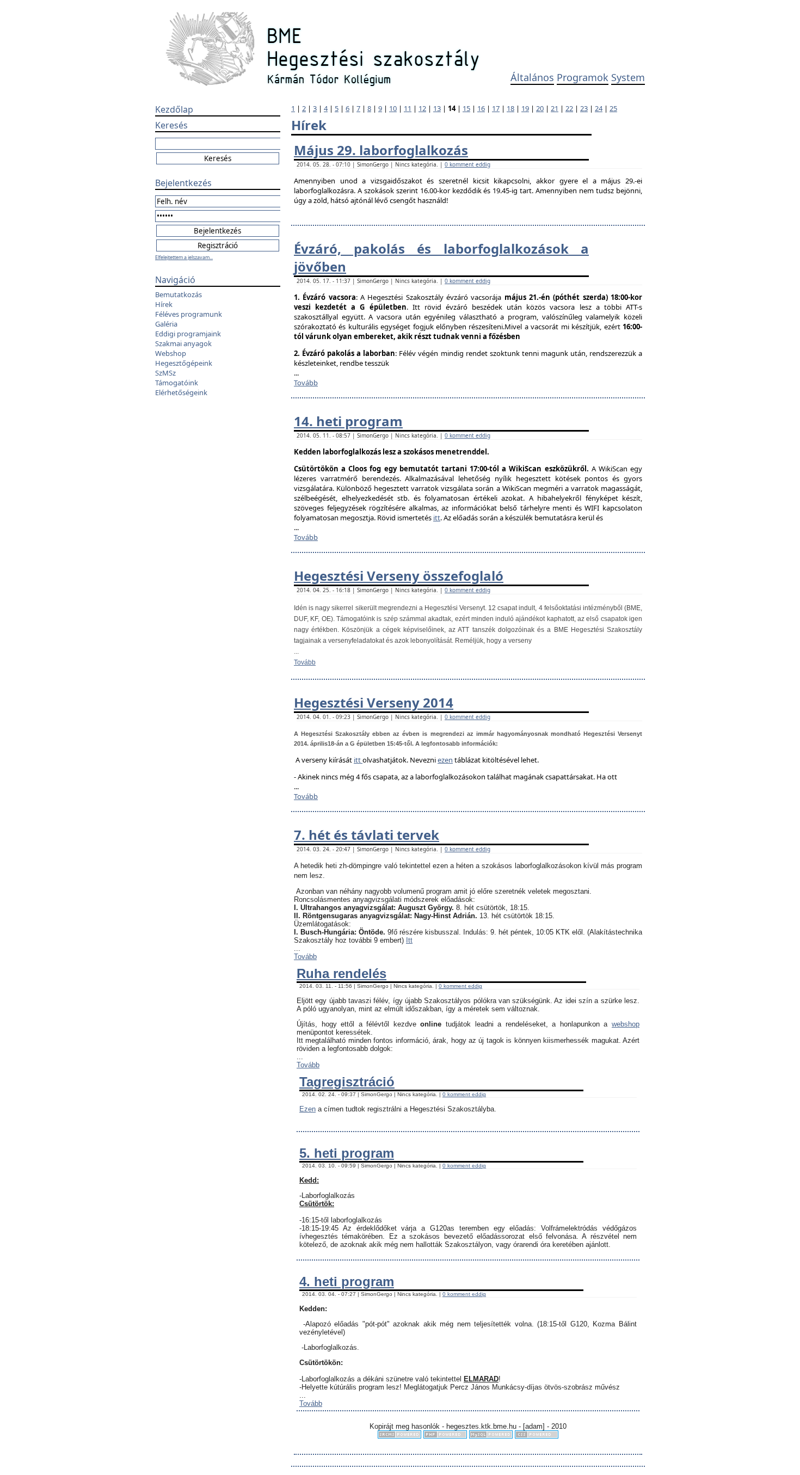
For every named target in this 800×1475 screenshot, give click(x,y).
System (628, 77)
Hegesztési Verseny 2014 (373, 702)
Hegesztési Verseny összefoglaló (398, 576)
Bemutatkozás (178, 294)
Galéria (166, 324)
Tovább (306, 383)
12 (422, 108)
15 (466, 108)
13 (437, 108)
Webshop (170, 353)
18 (510, 108)
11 (407, 108)
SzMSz (165, 373)
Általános (532, 77)
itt (436, 518)
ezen (445, 760)
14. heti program (348, 421)
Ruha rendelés (341, 973)
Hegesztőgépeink (183, 363)
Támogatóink (176, 383)
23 (584, 108)
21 (554, 108)
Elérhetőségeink (181, 392)
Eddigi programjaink (188, 334)
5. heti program (346, 1153)
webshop (625, 1024)
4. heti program (346, 1281)
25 (613, 108)
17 (496, 108)
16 (481, 108)
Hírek (164, 304)
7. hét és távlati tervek (366, 835)
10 (393, 108)
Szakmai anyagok (183, 343)
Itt (409, 940)
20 (540, 108)
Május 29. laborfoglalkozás (381, 150)
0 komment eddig (467, 164)
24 (598, 108)
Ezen (307, 1109)
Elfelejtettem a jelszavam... (184, 257)
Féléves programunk (188, 314)
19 (525, 108)
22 (569, 108)
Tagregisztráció (347, 1081)
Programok (582, 77)
